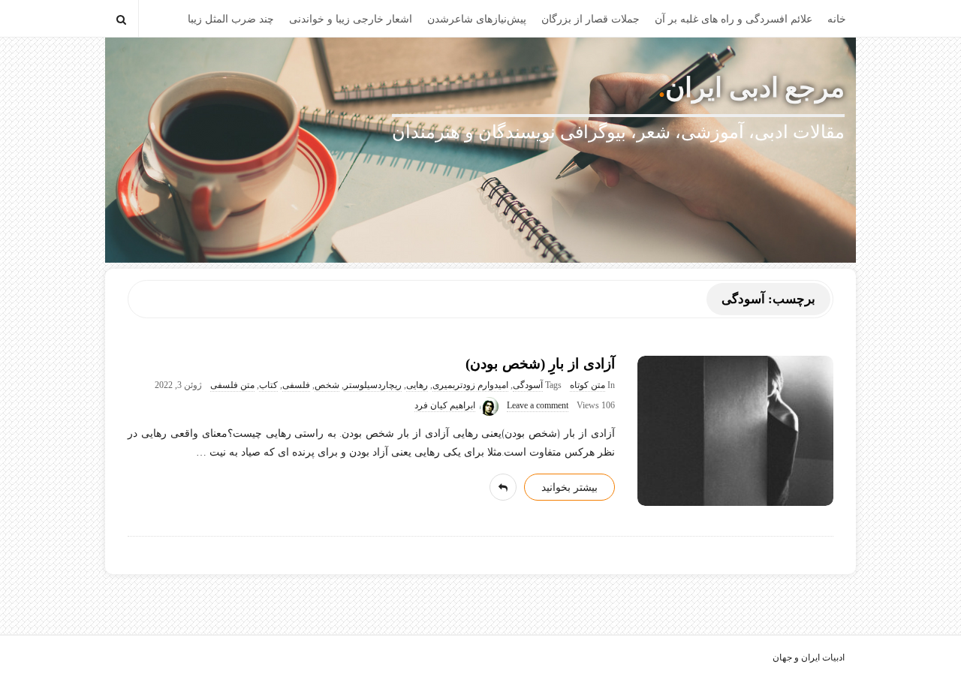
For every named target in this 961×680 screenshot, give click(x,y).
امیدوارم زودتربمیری (470, 385)
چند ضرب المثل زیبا (231, 19)
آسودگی (528, 385)
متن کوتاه (587, 385)
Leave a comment (537, 406)
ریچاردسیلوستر (373, 385)
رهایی (417, 385)
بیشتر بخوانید (569, 487)
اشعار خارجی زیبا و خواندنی (350, 19)
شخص (327, 385)
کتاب (268, 385)
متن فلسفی (232, 385)
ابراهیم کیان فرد (444, 406)
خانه (836, 19)
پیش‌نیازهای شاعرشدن (476, 19)
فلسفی (296, 385)
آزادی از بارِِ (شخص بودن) (540, 364)
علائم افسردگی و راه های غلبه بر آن (733, 19)
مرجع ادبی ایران (755, 88)
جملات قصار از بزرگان (590, 19)
